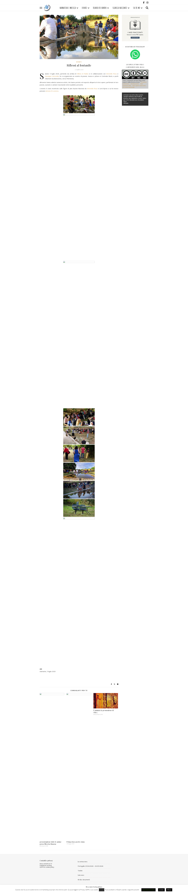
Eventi (84, 7)
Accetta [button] (161, 890)
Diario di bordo (100, 7)
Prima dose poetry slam (75, 842)
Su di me (136, 7)
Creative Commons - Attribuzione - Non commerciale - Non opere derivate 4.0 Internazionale (134, 84)
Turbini (80, 871)
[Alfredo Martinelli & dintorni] (47, 8)
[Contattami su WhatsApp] (135, 54)
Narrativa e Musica (68, 7)
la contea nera (82, 862)
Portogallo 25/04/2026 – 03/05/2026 (90, 866)
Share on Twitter (47, 677)
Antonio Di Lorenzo (52, 91)
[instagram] (147, 2)
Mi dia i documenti (84, 880)
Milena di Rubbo (83, 74)
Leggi (101, 890)
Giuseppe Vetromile (52, 76)
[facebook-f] (144, 2)
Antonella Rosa (111, 74)
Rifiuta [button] (169, 890)
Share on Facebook (42, 677)
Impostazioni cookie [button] (148, 890)
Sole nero (81, 875)
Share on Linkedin (52, 677)
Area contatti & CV (46, 864)
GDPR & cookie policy (47, 867)
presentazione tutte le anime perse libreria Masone (50, 843)
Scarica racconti (120, 7)
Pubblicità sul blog (46, 865)
